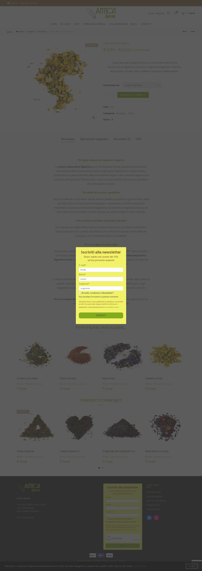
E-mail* (82, 265)
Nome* (82, 274)
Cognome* (84, 283)
